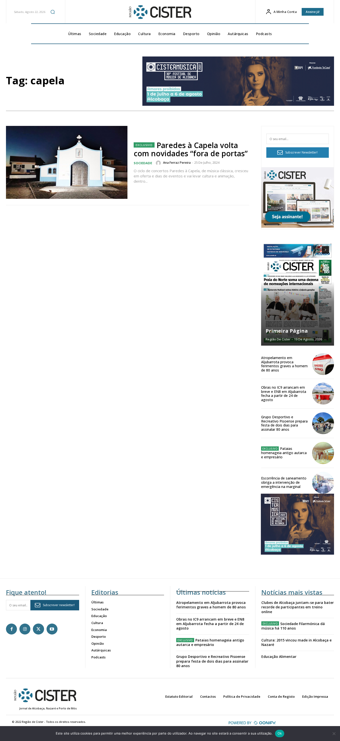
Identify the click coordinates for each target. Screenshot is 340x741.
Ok (280, 733)
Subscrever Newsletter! (301, 152)
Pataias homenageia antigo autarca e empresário (284, 452)
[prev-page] (316, 250)
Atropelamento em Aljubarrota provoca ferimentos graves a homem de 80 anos (284, 363)
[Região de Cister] (159, 12)
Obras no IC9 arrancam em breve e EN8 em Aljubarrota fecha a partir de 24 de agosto (283, 393)
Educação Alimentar (278, 656)
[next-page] (325, 250)
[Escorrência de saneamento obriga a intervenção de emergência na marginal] (323, 483)
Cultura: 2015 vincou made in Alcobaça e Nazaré (296, 642)
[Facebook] (11, 629)
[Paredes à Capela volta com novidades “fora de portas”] (66, 162)
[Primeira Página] (297, 293)
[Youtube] (52, 629)
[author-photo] (159, 162)
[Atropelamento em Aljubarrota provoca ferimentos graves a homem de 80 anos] (323, 364)
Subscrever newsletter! (59, 605)
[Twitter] (38, 629)
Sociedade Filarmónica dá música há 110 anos (293, 626)
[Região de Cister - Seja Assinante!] (297, 226)
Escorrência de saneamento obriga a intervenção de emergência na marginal (283, 482)
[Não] (333, 733)
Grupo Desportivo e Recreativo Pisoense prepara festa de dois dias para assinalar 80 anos (284, 423)
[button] (52, 11)
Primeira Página (287, 330)
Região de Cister (278, 339)
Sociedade (143, 163)
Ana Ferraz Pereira (177, 162)
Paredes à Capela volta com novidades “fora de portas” (191, 149)
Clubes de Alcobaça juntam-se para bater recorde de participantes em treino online (297, 607)
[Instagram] (24, 629)
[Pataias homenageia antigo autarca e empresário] (323, 453)
